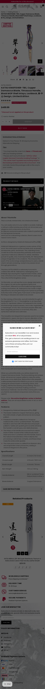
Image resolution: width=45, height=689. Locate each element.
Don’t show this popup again (24, 361)
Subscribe (23, 356)
